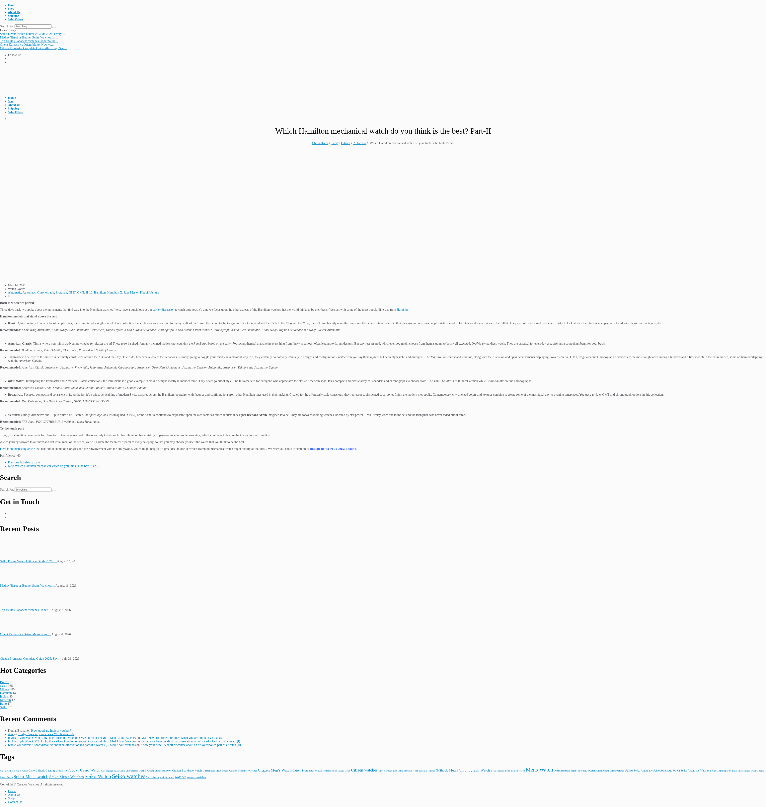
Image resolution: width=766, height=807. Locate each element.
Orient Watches (617, 770)
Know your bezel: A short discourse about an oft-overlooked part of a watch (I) (190, 741)
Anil (11, 734)
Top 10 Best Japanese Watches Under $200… (29, 41)
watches (180, 777)
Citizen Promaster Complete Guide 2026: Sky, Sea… (33, 48)
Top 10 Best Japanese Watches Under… (25, 610)
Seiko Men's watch (31, 776)
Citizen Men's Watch (275, 770)
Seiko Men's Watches (66, 776)
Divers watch (385, 770)
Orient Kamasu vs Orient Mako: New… (25, 634)
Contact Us (15, 802)
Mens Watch (539, 770)
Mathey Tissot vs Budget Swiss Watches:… (27, 585)
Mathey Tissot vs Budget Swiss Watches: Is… (29, 37)
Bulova (4, 682)
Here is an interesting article (17, 448)
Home (12, 5)
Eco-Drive (398, 771)
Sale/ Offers (15, 19)
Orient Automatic (562, 770)
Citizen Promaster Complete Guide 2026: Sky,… (31, 658)
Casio (3, 685)
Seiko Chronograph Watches (745, 771)
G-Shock (442, 770)
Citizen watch (344, 771)
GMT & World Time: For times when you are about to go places (181, 737)
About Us (14, 12)
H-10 (89, 292)
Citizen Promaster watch (307, 770)
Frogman (61, 292)
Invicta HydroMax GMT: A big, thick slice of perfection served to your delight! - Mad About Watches (72, 737)
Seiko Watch (98, 776)
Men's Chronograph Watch (469, 770)
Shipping (13, 15)
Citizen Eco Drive (163, 770)
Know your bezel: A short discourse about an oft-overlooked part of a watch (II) (190, 745)
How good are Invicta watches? (51, 730)
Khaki (144, 292)
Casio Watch (90, 770)
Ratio (3, 703)
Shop (11, 8)
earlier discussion (163, 309)
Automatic (14, 292)
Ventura (154, 292)
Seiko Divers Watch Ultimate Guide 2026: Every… (32, 33)
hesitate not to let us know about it (333, 448)
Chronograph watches (136, 770)
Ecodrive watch (411, 770)
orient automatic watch (583, 770)
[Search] (53, 27)
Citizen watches (364, 770)
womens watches (196, 777)
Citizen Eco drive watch (187, 770)
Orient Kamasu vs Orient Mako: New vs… (27, 44)
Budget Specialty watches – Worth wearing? (46, 734)
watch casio (167, 777)
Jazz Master (131, 292)
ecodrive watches (427, 771)
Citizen (4, 689)
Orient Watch (602, 770)
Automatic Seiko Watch (11, 771)
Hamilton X (114, 292)
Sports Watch (152, 777)
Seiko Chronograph (720, 770)
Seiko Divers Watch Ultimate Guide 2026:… (28, 561)
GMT (72, 292)
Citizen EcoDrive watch (215, 770)
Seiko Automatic (643, 770)
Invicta (4, 696)
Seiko (3, 707)
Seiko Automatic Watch (666, 770)
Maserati (5, 700)
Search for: (7, 26)
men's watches (497, 771)
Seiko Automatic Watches (695, 770)
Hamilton (100, 292)
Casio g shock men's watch (62, 770)
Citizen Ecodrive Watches (243, 770)
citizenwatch (330, 770)
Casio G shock (37, 770)
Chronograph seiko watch (113, 771)
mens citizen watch (514, 770)
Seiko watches (128, 776)
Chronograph (45, 292)
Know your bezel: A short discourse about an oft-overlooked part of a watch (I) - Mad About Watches (72, 745)
